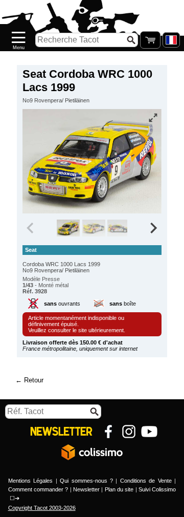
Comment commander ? (38, 489)
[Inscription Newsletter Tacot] (61, 431)
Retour (33, 380)
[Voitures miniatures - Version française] (171, 40)
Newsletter (86, 489)
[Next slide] (153, 228)
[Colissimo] (92, 452)
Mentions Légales (30, 481)
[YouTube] (149, 431)
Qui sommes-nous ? (86, 481)
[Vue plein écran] (152, 117)
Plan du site (119, 489)
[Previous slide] (31, 228)
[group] (68, 228)
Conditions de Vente (146, 481)
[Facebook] (108, 431)
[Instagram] (129, 431)
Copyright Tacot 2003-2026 (42, 508)
